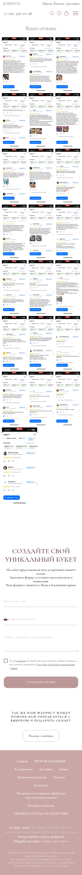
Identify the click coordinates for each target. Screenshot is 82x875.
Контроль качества (41, 805)
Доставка (46, 769)
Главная (22, 761)
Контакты (41, 785)
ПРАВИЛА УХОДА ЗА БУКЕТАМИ (41, 813)
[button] (52, 13)
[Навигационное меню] (75, 13)
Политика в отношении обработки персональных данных (41, 795)
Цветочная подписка (32, 777)
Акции (63, 769)
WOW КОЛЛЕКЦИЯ (49, 761)
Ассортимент (23, 769)
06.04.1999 (51, 856)
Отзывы (59, 777)
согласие (21, 660)
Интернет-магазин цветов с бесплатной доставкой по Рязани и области (39, 829)
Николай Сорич (55, 841)
